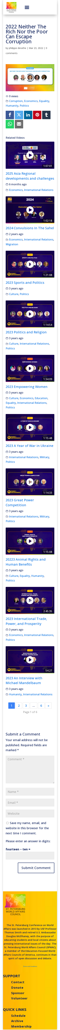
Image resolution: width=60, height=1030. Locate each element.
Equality (44, 101)
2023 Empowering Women (27, 386)
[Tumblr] (46, 115)
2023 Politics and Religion (26, 332)
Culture (13, 294)
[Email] (19, 124)
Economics (31, 101)
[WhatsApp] (10, 124)
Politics (24, 105)
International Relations (38, 190)
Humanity (12, 105)
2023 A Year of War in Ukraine (29, 445)
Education (41, 398)
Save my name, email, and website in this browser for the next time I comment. (27, 828)
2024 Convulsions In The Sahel (30, 228)
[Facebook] (10, 115)
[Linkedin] (28, 115)
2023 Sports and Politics (25, 282)
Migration (12, 244)
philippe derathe (17, 48)
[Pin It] (37, 115)
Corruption (16, 101)
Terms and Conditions (30, 966)
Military (44, 457)
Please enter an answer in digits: (28, 841)
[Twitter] (19, 115)
